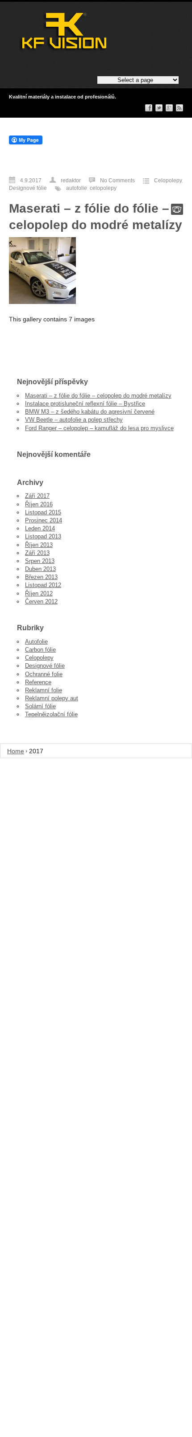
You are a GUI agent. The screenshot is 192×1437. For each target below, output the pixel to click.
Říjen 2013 (39, 545)
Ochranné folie (44, 674)
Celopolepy (168, 180)
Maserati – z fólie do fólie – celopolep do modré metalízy (98, 395)
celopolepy (103, 188)
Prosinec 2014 (43, 520)
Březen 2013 (41, 577)
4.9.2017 (31, 180)
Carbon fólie (40, 649)
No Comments (117, 180)
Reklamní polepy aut (51, 698)
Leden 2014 (40, 528)
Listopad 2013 (43, 536)
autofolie (76, 188)
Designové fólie (28, 188)
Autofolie (36, 641)
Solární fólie (40, 706)
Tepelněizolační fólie (51, 714)
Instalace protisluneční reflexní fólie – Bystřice (85, 403)
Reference (38, 682)
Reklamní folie (43, 690)
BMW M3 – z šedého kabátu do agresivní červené (89, 411)
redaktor (71, 180)
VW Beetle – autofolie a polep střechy (74, 419)
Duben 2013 (40, 569)
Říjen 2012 (39, 593)
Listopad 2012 (43, 585)
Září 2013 (37, 553)
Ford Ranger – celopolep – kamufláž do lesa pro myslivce (99, 428)
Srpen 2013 (39, 561)
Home (15, 751)
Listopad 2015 (43, 512)
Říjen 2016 (39, 504)
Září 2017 (37, 496)
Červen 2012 (41, 601)
